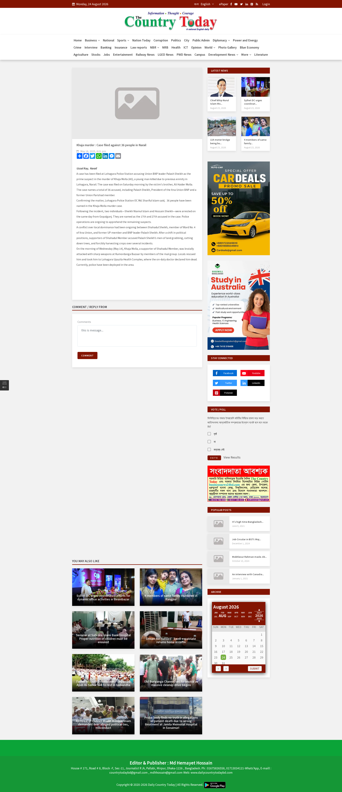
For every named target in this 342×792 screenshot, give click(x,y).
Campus (200, 54)
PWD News (184, 54)
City (186, 40)
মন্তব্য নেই (219, 449)
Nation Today (141, 40)
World (208, 47)
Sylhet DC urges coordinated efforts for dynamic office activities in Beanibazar (103, 597)
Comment (87, 355)
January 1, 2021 (240, 578)
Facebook (228, 373)
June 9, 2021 (238, 525)
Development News (222, 54)
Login (266, 4)
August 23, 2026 (218, 107)
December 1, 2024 (241, 543)
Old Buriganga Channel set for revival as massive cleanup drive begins (171, 683)
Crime (77, 47)
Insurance (121, 47)
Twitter (228, 382)
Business (91, 40)
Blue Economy (249, 47)
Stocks (95, 54)
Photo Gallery (227, 47)
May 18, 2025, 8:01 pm (93, 151)
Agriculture (81, 54)
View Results (232, 457)
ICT (185, 47)
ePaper (223, 4)
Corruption (161, 40)
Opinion (196, 47)
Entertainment (123, 54)
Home (78, 40)
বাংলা (196, 4)
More (245, 54)
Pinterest (228, 392)
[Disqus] (137, 421)
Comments (84, 322)
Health (175, 47)
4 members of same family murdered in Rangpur (171, 597)
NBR (153, 47)
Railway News (145, 54)
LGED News (165, 54)
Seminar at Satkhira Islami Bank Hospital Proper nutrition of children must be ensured (103, 638)
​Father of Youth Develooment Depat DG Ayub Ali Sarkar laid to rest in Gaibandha (103, 683)
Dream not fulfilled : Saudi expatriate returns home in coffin (171, 640)
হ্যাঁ (215, 434)
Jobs (106, 54)
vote (214, 457)
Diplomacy (220, 40)
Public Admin (201, 40)
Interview (90, 47)
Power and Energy (245, 40)
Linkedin (256, 382)
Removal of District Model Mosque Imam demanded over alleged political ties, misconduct (103, 724)
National (108, 40)
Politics (176, 40)
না (215, 441)
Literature (261, 54)
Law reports (138, 47)
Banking (106, 47)
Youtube (256, 373)
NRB (165, 47)
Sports (122, 40)
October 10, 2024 (240, 560)
